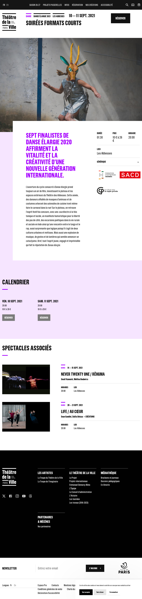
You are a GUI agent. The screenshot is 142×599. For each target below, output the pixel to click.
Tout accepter (86, 592)
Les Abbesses (58, 16)
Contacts (55, 585)
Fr (4, 4)
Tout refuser (100, 592)
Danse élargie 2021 (42, 16)
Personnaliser (114, 592)
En (7, 4)
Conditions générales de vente (50, 589)
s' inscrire (93, 568)
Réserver (120, 18)
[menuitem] (34, 5)
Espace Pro (42, 585)
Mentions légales (71, 585)
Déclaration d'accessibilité (49, 593)
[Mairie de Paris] (124, 572)
